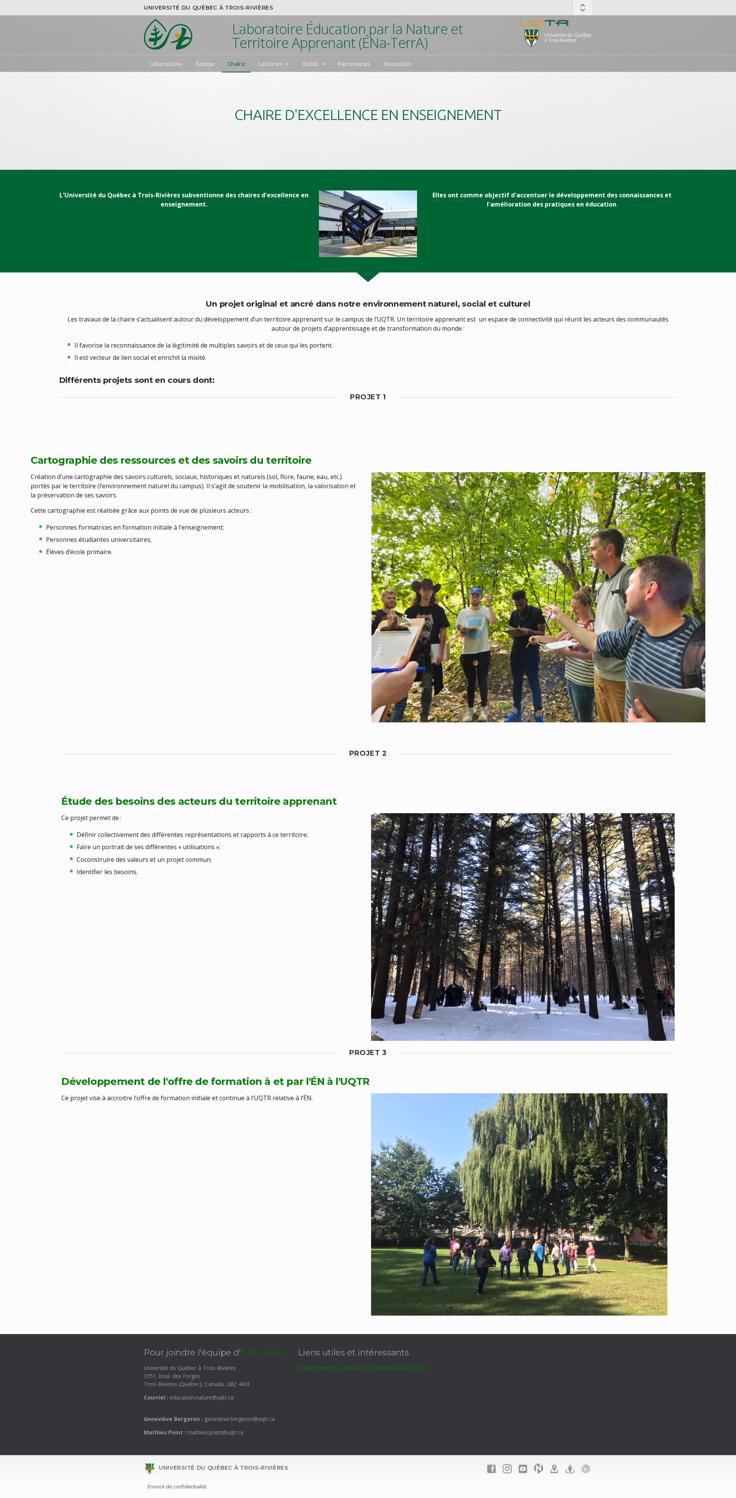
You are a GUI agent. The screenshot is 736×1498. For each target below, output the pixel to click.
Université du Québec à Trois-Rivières (208, 7)
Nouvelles (397, 63)
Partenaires (354, 63)
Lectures (270, 63)
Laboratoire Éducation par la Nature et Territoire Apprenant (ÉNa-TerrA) (347, 36)
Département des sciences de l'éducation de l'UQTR (362, 1368)
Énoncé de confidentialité (177, 1486)
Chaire (236, 63)
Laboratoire (166, 63)
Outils (310, 63)
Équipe (205, 63)
